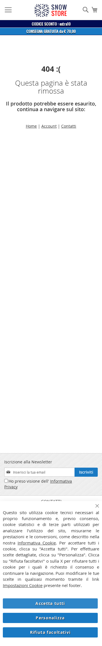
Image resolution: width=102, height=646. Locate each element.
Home (31, 126)
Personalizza (50, 617)
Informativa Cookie (37, 543)
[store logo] (50, 10)
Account (49, 126)
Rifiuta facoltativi (50, 632)
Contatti (68, 126)
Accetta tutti (50, 603)
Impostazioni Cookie (22, 585)
